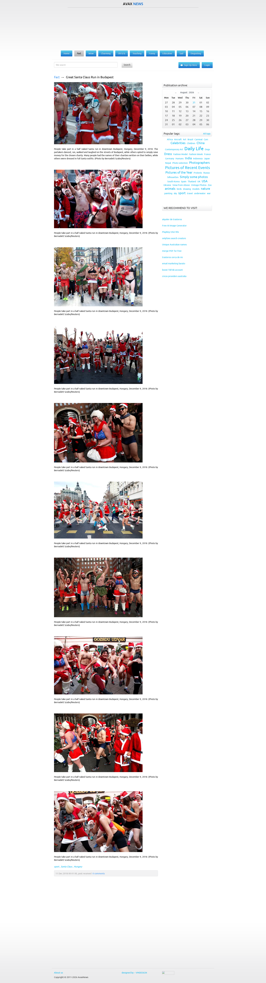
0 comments (99, 873)
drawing (187, 189)
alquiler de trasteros (172, 219)
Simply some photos (194, 177)
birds (179, 189)
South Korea (173, 181)
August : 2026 (187, 92)
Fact (57, 77)
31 (194, 102)
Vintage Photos (198, 185)
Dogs (207, 149)
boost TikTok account (172, 270)
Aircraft (178, 139)
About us (58, 972)
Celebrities (178, 143)
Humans (180, 158)
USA (205, 181)
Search (127, 64)
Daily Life (194, 148)
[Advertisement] (133, 28)
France (207, 154)
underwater (200, 193)
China (200, 143)
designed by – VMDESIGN (134, 972)
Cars (206, 139)
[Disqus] (104, 928)
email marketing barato (173, 263)
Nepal (168, 163)
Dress (168, 154)
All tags (206, 133)
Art (184, 139)
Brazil (190, 139)
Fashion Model (180, 154)
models (196, 189)
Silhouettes (172, 177)
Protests (198, 172)
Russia (206, 172)
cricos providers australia (174, 276)
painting (168, 193)
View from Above (181, 185)
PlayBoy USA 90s (170, 232)
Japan (207, 158)
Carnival (198, 139)
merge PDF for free (171, 251)
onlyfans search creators (174, 238)
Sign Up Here (190, 65)
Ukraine (167, 185)
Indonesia (198, 158)
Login (207, 65)
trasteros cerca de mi (172, 257)
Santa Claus (66, 866)
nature (205, 188)
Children (191, 143)
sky (175, 193)
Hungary (78, 866)
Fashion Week (196, 154)
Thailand (192, 181)
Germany (169, 158)
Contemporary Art (174, 149)
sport (56, 866)
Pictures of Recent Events (187, 167)
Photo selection (180, 163)
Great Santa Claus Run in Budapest (90, 77)
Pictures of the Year (178, 172)
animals (170, 188)
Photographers (199, 162)
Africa (170, 139)
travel (190, 193)
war (209, 193)
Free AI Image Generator (174, 225)
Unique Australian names (174, 244)
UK (198, 181)
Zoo (210, 185)
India (188, 158)
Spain (183, 181)
